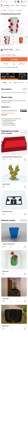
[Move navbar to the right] (26, 5)
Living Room (19, 10)
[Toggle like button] (3, 159)
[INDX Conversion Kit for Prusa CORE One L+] (14, 76)
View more (23, 132)
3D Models (4, 10)
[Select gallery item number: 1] (12, 153)
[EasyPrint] (15, 1)
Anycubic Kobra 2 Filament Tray (12, 157)
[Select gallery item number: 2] (13, 153)
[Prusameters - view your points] (18, 2)
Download (15, 59)
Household (11, 10)
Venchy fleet (6, 184)
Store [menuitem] (12, 5)
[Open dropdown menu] (25, 14)
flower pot (5, 271)
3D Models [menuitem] (6, 5)
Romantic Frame (7, 211)
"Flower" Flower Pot (8, 244)
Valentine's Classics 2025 (12, 67)
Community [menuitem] (24, 5)
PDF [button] (25, 89)
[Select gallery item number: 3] (14, 153)
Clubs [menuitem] (17, 5)
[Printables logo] (1, 5)
